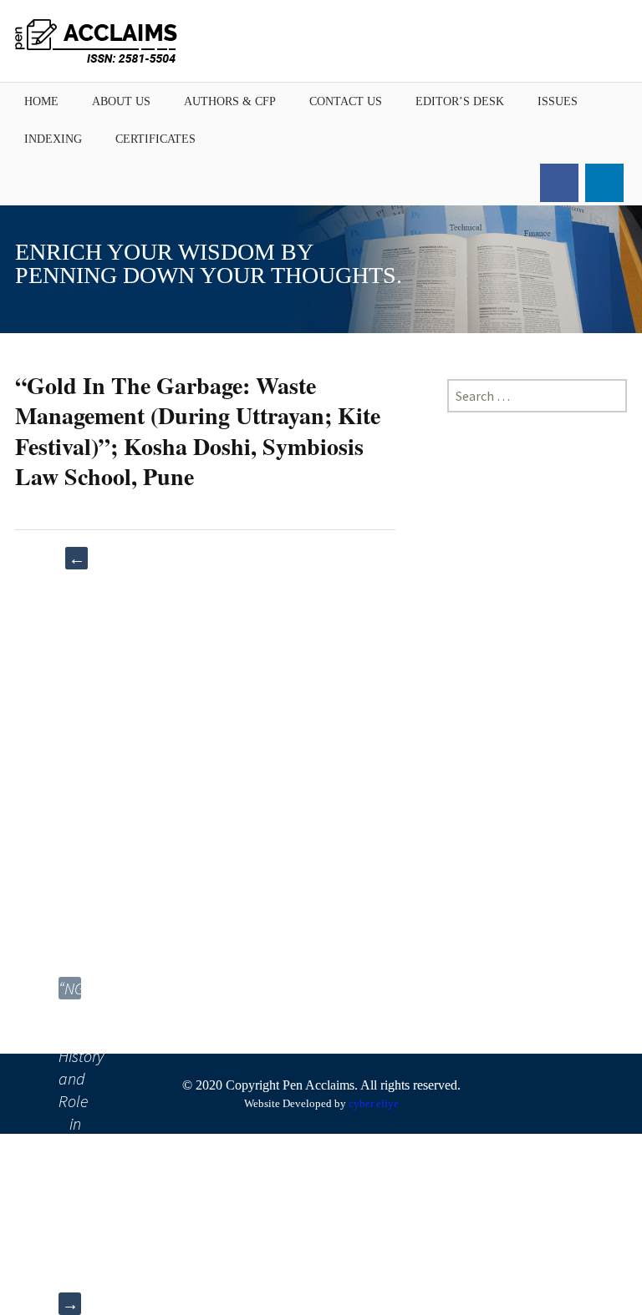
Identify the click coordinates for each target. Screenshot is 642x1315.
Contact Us (345, 101)
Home (41, 101)
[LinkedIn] (604, 183)
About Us (121, 101)
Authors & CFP (230, 101)
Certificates (155, 139)
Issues (558, 101)
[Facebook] (559, 183)
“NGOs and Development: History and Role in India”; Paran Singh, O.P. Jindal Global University (70, 988)
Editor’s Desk (459, 101)
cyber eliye (374, 1103)
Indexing (53, 139)
